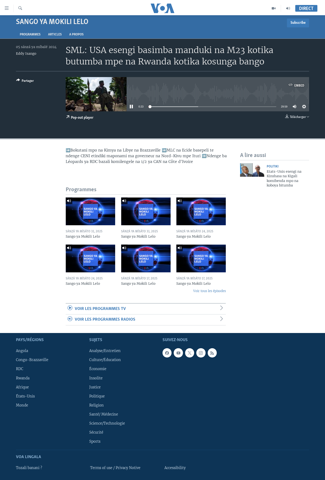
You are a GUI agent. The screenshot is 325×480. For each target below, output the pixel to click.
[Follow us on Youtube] (178, 352)
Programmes (30, 34)
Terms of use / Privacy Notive (115, 468)
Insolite (96, 378)
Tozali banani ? (29, 468)
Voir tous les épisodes (209, 291)
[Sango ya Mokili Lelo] (90, 211)
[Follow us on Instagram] (200, 352)
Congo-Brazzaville (32, 360)
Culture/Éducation (105, 360)
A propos (76, 34)
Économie (97, 369)
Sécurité (96, 432)
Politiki (273, 166)
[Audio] (288, 8)
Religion (96, 405)
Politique (97, 396)
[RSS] (212, 352)
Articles (55, 34)
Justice (95, 387)
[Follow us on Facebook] (167, 352)
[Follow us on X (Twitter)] (189, 352)
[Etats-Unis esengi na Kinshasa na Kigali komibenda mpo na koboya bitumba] (252, 170)
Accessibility (175, 468)
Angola (22, 351)
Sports (94, 441)
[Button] (25, 81)
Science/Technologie (107, 423)
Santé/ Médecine (103, 414)
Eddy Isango (26, 53)
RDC (19, 369)
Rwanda (23, 378)
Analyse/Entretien (105, 351)
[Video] (273, 8)
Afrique (22, 387)
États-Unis (25, 396)
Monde (22, 405)
